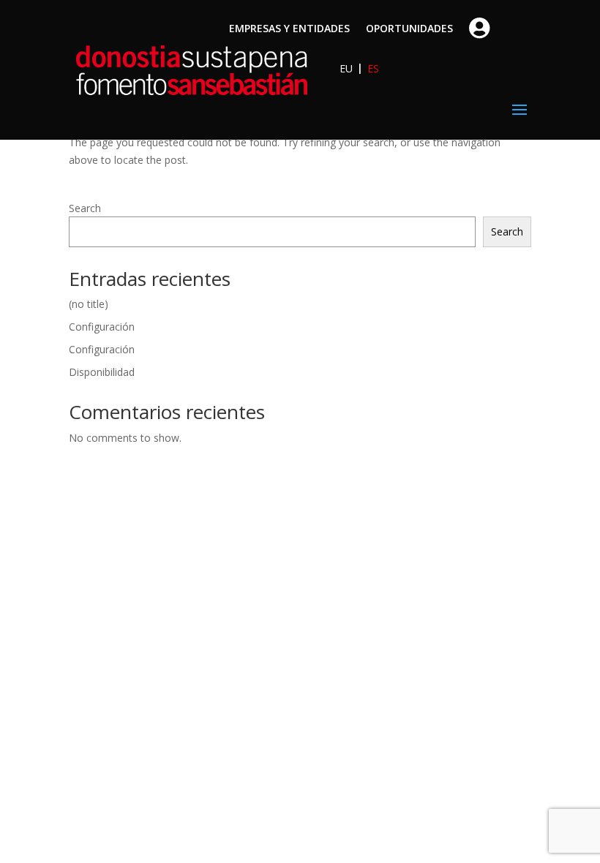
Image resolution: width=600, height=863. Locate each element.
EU (346, 69)
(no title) (88, 304)
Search (85, 208)
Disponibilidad (102, 372)
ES (373, 69)
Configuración (102, 326)
